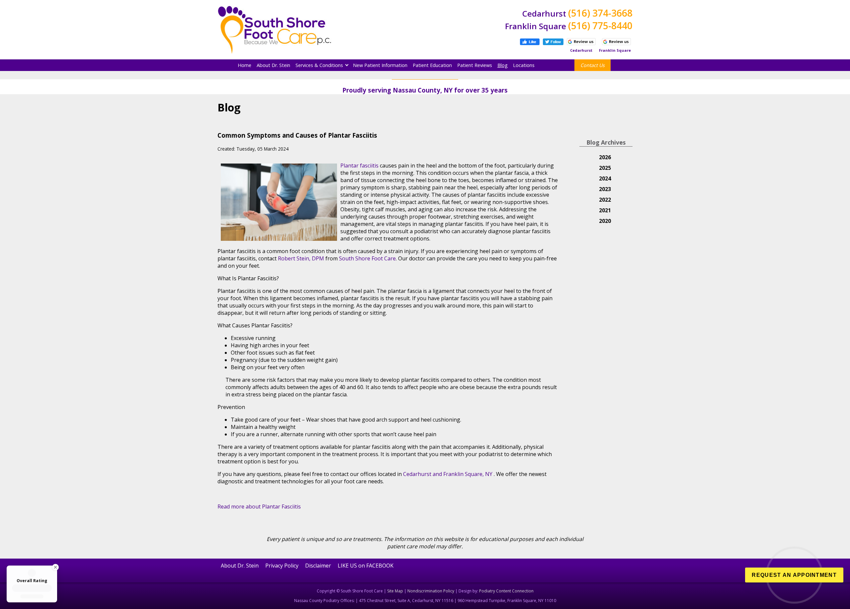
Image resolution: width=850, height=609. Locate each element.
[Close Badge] (50, 567)
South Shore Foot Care (367, 258)
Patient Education (432, 65)
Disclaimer (318, 565)
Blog (502, 65)
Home (244, 65)
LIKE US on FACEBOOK (365, 565)
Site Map (395, 591)
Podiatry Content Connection (506, 591)
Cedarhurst (418, 474)
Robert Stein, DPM (301, 258)
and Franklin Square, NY (462, 474)
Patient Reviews (474, 65)
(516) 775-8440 (600, 25)
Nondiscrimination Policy (430, 591)
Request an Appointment (794, 575)
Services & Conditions (319, 65)
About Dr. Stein (273, 65)
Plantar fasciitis (359, 165)
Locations (524, 65)
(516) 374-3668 (600, 13)
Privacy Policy (281, 565)
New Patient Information (380, 65)
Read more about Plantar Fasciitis (259, 506)
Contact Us (592, 65)
